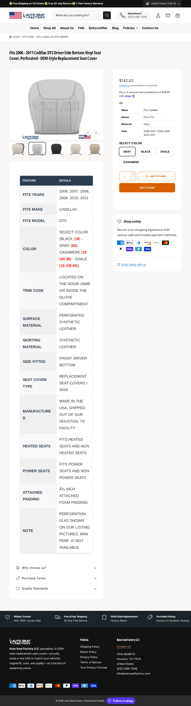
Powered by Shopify (94, 700)
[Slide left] (88, 133)
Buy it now (147, 187)
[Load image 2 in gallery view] (37, 148)
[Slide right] (96, 133)
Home (16, 36)
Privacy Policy (89, 657)
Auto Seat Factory (73, 700)
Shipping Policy (89, 646)
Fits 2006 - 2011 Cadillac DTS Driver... (46, 36)
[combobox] (82, 15)
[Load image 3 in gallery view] (56, 148)
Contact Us (124, 646)
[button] (177, 15)
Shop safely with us (133, 264)
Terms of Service (90, 662)
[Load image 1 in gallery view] (18, 148)
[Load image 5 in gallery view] (95, 148)
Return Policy (88, 652)
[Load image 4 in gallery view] (75, 148)
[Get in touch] (168, 15)
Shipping (124, 85)
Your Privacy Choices (93, 667)
